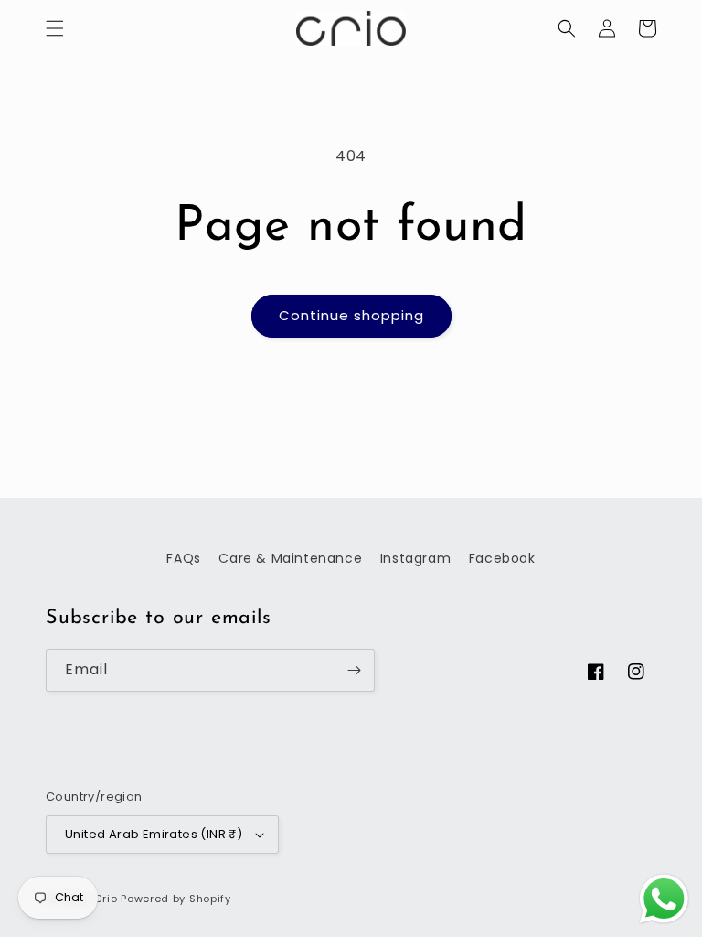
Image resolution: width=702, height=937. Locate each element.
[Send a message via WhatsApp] (664, 899)
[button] (55, 28)
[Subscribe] (354, 670)
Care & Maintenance (290, 558)
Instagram (415, 558)
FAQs (183, 558)
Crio (106, 898)
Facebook (502, 558)
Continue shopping (351, 315)
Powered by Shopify (176, 898)
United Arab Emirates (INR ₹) (153, 834)
